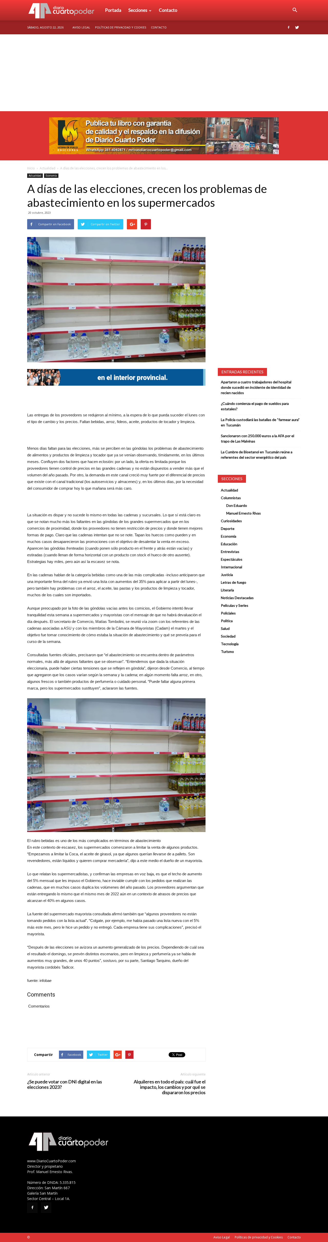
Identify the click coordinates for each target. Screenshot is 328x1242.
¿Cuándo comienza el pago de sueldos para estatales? (255, 406)
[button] (295, 10)
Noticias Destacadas (237, 598)
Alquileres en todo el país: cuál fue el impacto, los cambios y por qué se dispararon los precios (170, 1087)
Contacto (168, 10)
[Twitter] (297, 27)
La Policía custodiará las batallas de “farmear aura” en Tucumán (260, 422)
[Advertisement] (164, 73)
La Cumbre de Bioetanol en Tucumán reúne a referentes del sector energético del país (256, 454)
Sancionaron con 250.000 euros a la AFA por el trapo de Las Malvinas (257, 438)
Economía (51, 175)
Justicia (227, 574)
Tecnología (230, 644)
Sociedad (228, 636)
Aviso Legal (81, 27)
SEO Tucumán (40, 1237)
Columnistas (231, 498)
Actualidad (47, 168)
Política (227, 621)
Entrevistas (230, 551)
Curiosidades (231, 521)
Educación (229, 544)
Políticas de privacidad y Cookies (120, 27)
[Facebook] (288, 27)
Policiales (228, 613)
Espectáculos (231, 559)
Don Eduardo (236, 505)
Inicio (31, 168)
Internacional (231, 567)
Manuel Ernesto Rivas (243, 513)
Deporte (227, 528)
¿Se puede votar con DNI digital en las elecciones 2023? (64, 1084)
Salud (225, 628)
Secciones (137, 10)
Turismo (227, 651)
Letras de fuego (233, 582)
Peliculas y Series (234, 605)
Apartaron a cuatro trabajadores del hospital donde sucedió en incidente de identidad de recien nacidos (256, 387)
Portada (113, 10)
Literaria (227, 590)
